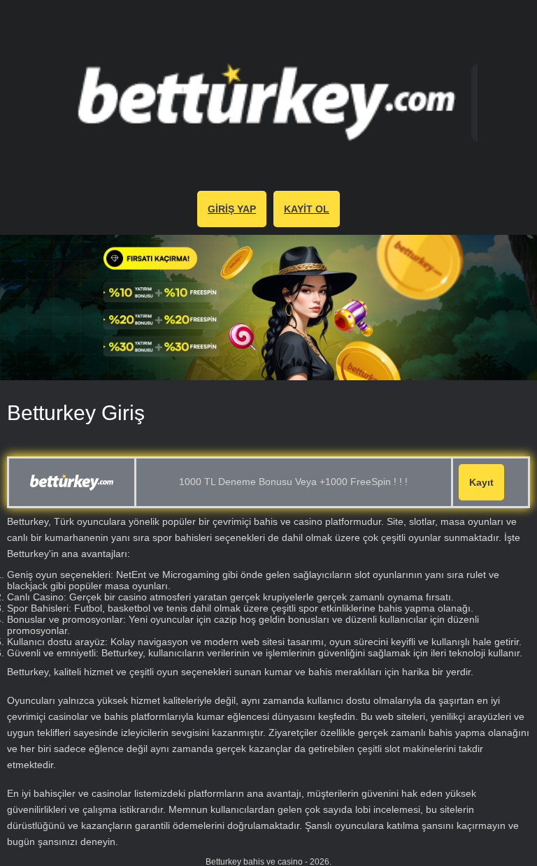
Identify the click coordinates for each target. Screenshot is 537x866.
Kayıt (481, 482)
